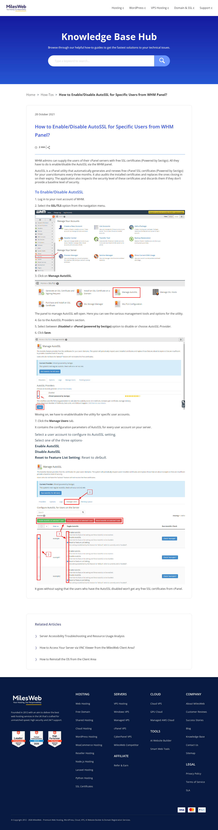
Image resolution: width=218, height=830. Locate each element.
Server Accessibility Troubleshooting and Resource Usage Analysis (79, 636)
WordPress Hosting (86, 736)
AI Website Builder (161, 740)
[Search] (162, 60)
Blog (188, 728)
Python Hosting (84, 778)
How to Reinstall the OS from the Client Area (65, 659)
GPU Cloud (156, 711)
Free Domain (83, 711)
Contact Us (192, 745)
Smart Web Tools (160, 748)
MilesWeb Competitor (126, 745)
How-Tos (47, 94)
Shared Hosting (84, 720)
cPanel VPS (120, 728)
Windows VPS (121, 711)
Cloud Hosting (84, 728)
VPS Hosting (120, 703)
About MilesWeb (195, 703)
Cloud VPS (156, 703)
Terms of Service (195, 782)
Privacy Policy (193, 773)
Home (30, 94)
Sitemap (190, 753)
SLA (188, 790)
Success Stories (195, 720)
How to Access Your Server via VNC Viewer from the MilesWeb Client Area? (85, 648)
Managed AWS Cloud (162, 720)
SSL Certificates (84, 786)
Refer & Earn (121, 765)
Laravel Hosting (84, 769)
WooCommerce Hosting (89, 745)
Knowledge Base (195, 736)
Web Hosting (83, 703)
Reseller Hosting (85, 753)
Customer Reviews (196, 711)
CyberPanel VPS (123, 736)
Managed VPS (121, 720)
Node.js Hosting (85, 761)
